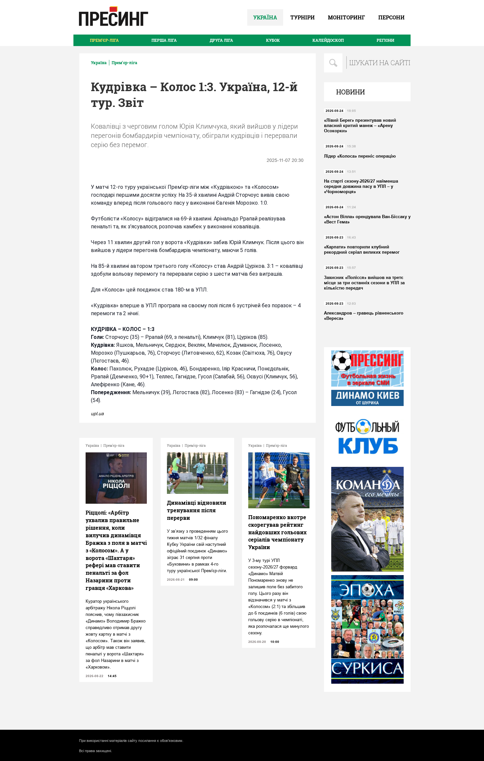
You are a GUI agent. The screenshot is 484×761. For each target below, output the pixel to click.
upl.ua (97, 413)
